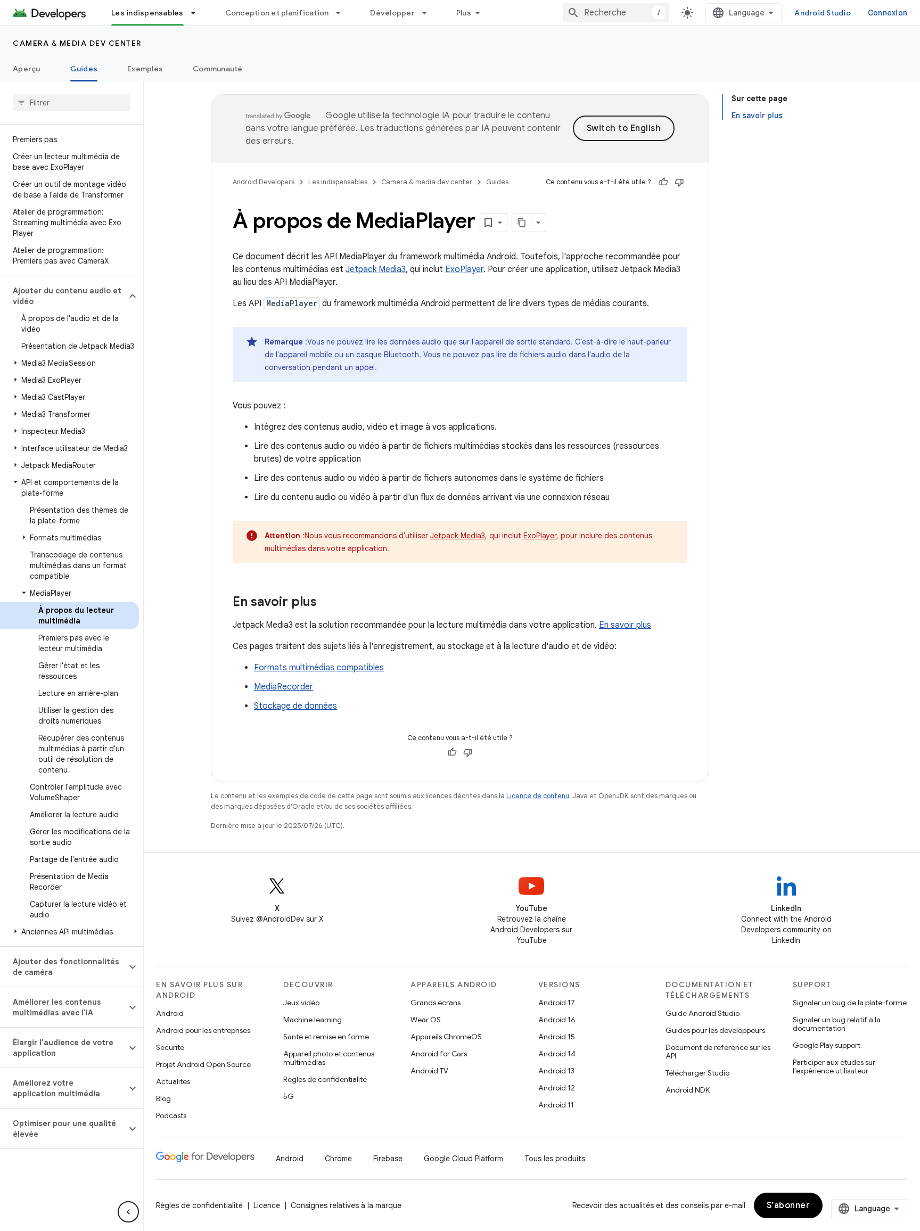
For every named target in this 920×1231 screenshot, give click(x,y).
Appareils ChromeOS (446, 1036)
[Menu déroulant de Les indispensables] (198, 13)
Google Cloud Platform (463, 1158)
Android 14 (557, 1053)
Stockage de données (295, 706)
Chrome (338, 1158)
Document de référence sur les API (718, 1052)
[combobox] (616, 12)
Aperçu (26, 68)
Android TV (429, 1071)
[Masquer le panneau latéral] (128, 1211)
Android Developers (263, 181)
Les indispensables (147, 13)
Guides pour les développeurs (715, 1030)
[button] (63, 296)
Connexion (887, 13)
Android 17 (556, 1002)
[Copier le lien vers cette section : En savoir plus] (327, 602)
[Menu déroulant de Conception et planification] (342, 13)
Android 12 (556, 1088)
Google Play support (826, 1045)
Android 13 (556, 1071)
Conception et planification (277, 13)
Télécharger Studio (697, 1073)
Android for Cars (438, 1053)
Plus (463, 13)
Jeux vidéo (301, 1002)
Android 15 (556, 1036)
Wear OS (425, 1019)
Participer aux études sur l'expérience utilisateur (834, 1066)
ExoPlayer (464, 269)
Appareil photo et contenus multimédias (328, 1058)
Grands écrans (435, 1002)
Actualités (173, 1081)
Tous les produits (554, 1158)
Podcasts (171, 1115)
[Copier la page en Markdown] (521, 223)
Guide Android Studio (703, 1013)
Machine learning (312, 1019)
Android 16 (557, 1019)
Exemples (145, 68)
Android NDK (688, 1090)
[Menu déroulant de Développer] (429, 13)
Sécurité (170, 1047)
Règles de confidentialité (325, 1079)
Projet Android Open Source (203, 1064)
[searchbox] (71, 102)
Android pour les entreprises (203, 1030)
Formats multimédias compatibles (319, 667)
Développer (392, 13)
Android (170, 1013)
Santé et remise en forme (326, 1036)
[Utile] (663, 182)
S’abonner (788, 1205)
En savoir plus (625, 625)
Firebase (387, 1158)
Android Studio (822, 13)
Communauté (218, 68)
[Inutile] (679, 182)
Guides (84, 68)
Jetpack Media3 (376, 269)
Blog (163, 1098)
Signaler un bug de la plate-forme (850, 1002)
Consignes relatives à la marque (346, 1205)
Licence (266, 1205)
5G (288, 1096)
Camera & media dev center (77, 43)
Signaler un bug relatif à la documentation (837, 1024)
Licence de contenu (537, 795)
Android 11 (556, 1105)
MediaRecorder (283, 687)
